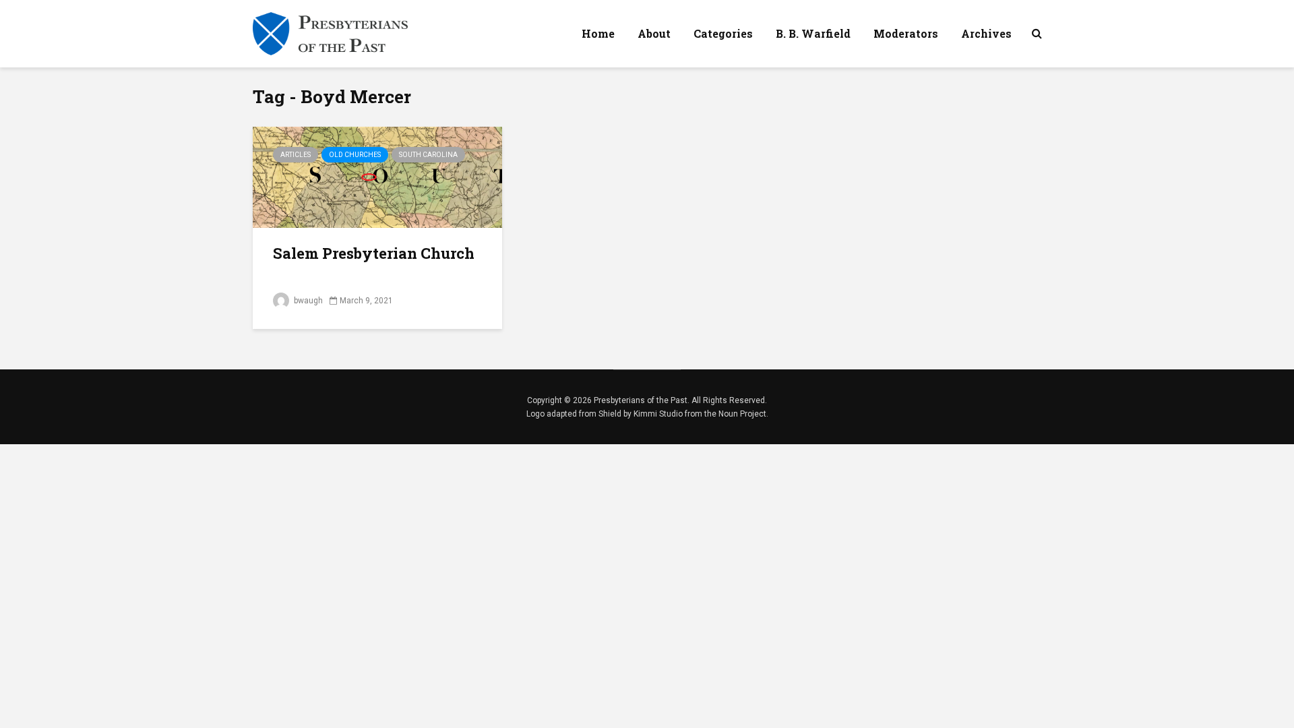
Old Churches (355, 154)
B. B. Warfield (813, 33)
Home (598, 33)
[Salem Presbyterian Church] (377, 176)
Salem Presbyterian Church (373, 253)
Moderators (905, 33)
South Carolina (428, 154)
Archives (986, 33)
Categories (723, 33)
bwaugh (307, 300)
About (654, 33)
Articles (295, 154)
